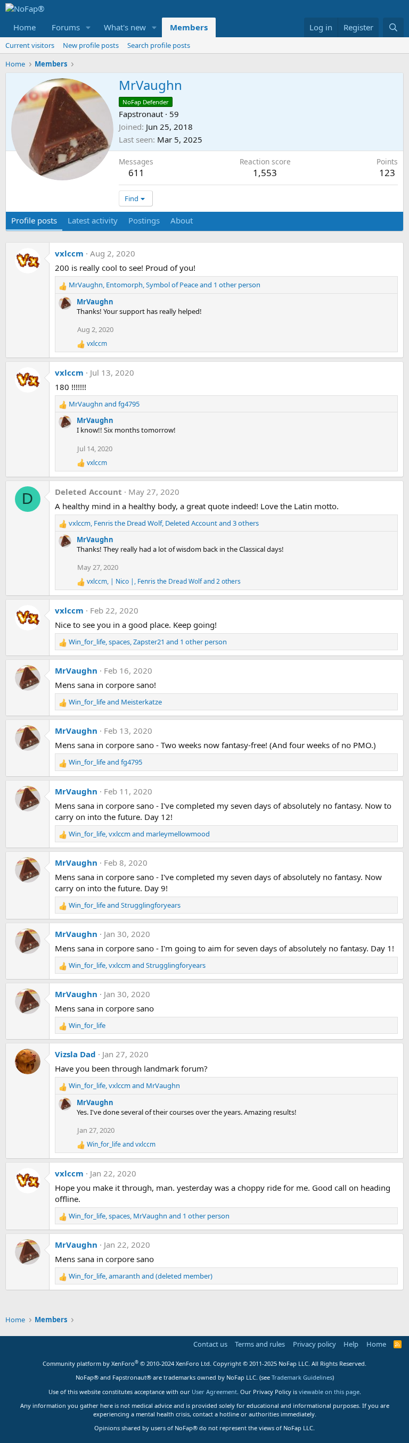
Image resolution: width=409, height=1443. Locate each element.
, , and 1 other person (164, 284)
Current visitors (29, 45)
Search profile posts (158, 45)
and (104, 404)
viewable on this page (329, 1392)
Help (350, 1344)
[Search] (393, 27)
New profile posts (91, 45)
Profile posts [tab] (34, 220)
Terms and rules (260, 1344)
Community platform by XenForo (127, 1363)
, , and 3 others (164, 523)
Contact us (210, 1344)
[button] (88, 27)
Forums (66, 27)
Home (24, 27)
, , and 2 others (164, 581)
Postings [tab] (144, 220)
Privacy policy (314, 1344)
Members (189, 27)
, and (139, 834)
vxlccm (69, 253)
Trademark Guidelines (302, 1377)
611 (136, 173)
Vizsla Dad (75, 1054)
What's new (125, 27)
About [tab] (181, 220)
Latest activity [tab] (93, 220)
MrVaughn (95, 301)
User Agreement (214, 1392)
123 (387, 173)
